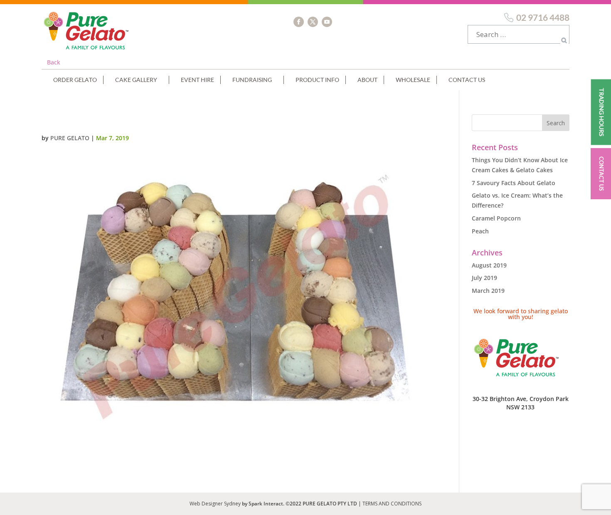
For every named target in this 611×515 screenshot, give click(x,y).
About (367, 79)
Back (53, 62)
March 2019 (488, 291)
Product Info (317, 79)
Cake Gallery (136, 79)
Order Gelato (75, 79)
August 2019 (489, 265)
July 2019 (484, 278)
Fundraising (252, 79)
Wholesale (413, 79)
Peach (480, 231)
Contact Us (466, 79)
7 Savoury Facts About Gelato (513, 183)
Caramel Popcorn (496, 218)
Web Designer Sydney (216, 503)
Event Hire (197, 79)
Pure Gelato (69, 138)
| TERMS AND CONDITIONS (389, 503)
